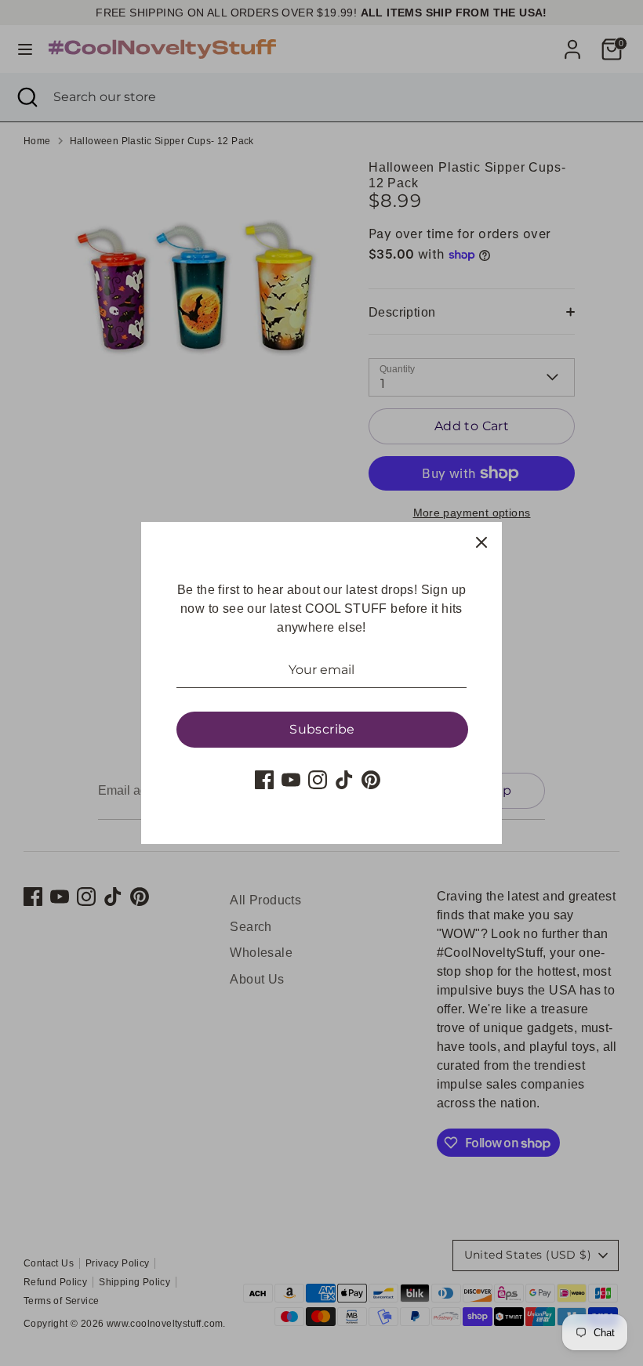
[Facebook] (264, 779)
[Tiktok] (344, 779)
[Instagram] (317, 779)
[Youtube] (291, 779)
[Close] (481, 542)
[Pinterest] (370, 779)
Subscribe (322, 729)
